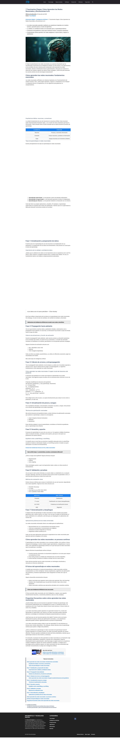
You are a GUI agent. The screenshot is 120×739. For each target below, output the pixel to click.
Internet (51, 728)
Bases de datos (59, 2)
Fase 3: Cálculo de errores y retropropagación (38, 676)
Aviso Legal (87, 734)
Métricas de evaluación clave (36, 690)
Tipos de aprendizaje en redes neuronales (39, 665)
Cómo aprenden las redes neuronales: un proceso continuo (41, 696)
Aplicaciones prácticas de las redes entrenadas (40, 694)
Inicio (44, 2)
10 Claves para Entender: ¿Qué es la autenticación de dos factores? (41, 707)
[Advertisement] (48, 96)
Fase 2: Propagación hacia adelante (35, 672)
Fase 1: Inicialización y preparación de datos (37, 667)
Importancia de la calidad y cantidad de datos (40, 669)
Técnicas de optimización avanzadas (38, 682)
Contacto (93, 734)
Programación (53, 722)
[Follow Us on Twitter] (75, 719)
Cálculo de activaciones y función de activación (40, 673)
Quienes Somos (80, 734)
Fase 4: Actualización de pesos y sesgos (37, 680)
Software (67, 2)
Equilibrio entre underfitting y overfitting (38, 686)
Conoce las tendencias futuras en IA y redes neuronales (40, 447)
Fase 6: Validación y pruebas (34, 688)
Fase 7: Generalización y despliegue (35, 692)
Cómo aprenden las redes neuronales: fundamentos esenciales (42, 661)
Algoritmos (52, 724)
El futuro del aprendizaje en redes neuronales (38, 698)
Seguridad (87, 2)
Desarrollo (73, 2)
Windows (81, 2)
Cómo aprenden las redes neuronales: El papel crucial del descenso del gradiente (49, 678)
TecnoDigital (32, 15)
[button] (92, 2)
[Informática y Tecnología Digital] (27, 2)
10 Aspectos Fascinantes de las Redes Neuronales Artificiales (40, 706)
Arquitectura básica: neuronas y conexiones (39, 663)
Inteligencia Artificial (41, 19)
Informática (52, 726)
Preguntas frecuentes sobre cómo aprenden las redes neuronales (43, 700)
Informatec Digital (30, 19)
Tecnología (50, 2)
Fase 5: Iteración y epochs (33, 684)
